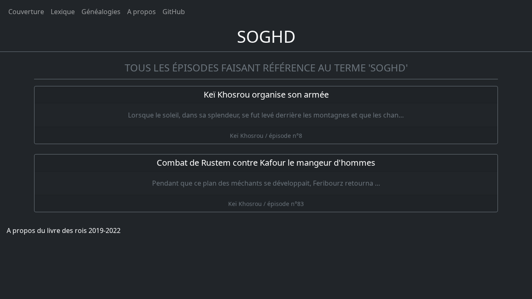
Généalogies (101, 11)
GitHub (174, 11)
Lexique (63, 11)
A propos (141, 11)
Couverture (26, 11)
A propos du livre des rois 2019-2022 (64, 230)
